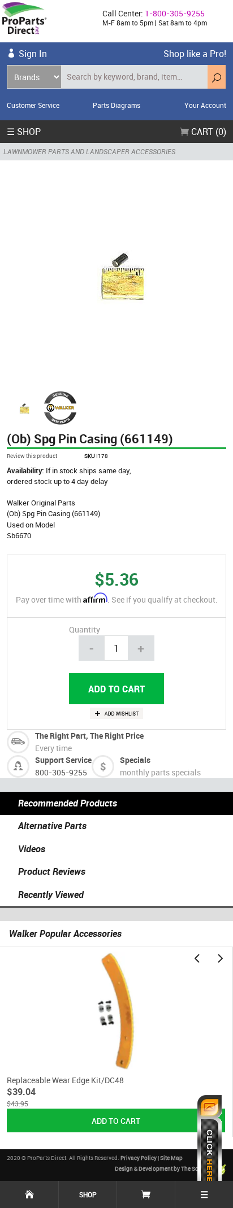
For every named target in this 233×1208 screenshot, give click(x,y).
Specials (135, 760)
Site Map (171, 1158)
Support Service (63, 760)
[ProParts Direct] (46, 21)
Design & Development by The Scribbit (164, 1168)
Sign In (33, 53)
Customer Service (33, 105)
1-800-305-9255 (175, 13)
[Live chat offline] (209, 1146)
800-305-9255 (61, 772)
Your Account (205, 105)
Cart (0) (207, 131)
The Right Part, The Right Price (89, 735)
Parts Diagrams (116, 105)
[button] (197, 958)
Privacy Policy (138, 1158)
